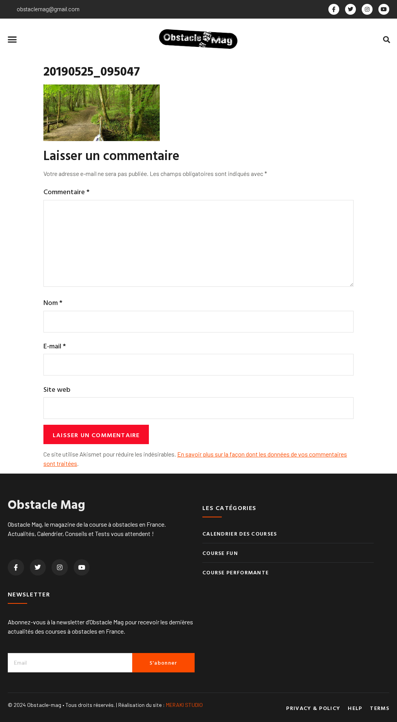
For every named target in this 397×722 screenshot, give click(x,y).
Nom (52, 302)
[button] (12, 39)
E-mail (54, 346)
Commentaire (66, 191)
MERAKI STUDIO (184, 704)
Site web (57, 389)
